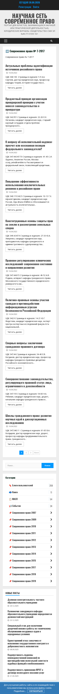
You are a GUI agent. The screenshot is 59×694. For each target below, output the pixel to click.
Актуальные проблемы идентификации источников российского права (29, 67)
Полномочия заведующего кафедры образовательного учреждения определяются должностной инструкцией (30, 614)
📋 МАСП (13, 499)
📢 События (15, 505)
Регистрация (25, 7)
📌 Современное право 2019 (22, 581)
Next (36, 452)
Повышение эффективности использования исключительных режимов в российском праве (25, 184)
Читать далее (15, 87)
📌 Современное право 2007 (22, 512)
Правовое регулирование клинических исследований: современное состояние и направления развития (28, 264)
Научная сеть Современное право (30, 18)
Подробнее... (20, 691)
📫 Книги (13, 492)
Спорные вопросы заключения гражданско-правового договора (25, 345)
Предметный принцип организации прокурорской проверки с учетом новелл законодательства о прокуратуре (26, 104)
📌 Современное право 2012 (22, 540)
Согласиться (36, 691)
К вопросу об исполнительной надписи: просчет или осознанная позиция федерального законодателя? (28, 145)
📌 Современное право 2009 (22, 519)
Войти (36, 7)
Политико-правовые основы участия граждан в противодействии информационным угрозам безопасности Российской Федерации (28, 305)
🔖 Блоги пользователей (21, 485)
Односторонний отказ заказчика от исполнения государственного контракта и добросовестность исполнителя (28, 643)
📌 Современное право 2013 (22, 546)
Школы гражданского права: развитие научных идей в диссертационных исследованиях (28, 419)
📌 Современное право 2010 (22, 526)
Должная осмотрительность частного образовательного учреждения (26, 601)
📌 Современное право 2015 (22, 560)
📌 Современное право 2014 (22, 553)
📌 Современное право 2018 (22, 574)
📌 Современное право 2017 (22, 567)
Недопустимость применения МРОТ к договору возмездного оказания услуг (26, 671)
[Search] (51, 40)
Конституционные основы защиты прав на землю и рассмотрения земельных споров (29, 224)
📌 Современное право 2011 (22, 533)
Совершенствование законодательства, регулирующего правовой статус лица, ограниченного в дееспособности (29, 382)
